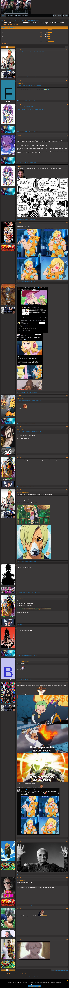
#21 (67, 49)
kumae (8, 305)
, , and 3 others (27, 392)
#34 (67, 628)
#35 (67, 658)
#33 (67, 595)
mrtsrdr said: (20, 138)
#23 (67, 104)
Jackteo (8, 416)
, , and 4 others (26, 838)
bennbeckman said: (21, 880)
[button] (12, 15)
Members (24, 15)
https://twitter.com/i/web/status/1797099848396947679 (31, 109)
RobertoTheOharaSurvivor (6, 24)
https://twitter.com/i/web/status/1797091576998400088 (31, 51)
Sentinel (8, 585)
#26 (67, 222)
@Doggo (26, 106)
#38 (67, 877)
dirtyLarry (8, 898)
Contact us (47, 980)
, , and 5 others (28, 100)
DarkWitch (8, 125)
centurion (8, 70)
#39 (67, 908)
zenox (8, 156)
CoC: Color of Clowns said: (22, 492)
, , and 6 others (27, 561)
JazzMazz (8, 648)
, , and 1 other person (28, 592)
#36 (67, 682)
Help (65, 980)
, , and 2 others (28, 76)
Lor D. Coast (8, 862)
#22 (67, 80)
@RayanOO (30, 106)
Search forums (9, 18)
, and (27, 219)
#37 (67, 841)
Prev (3, 46)
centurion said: (20, 83)
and (25, 679)
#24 (67, 135)
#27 (67, 285)
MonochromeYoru (8, 960)
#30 (67, 457)
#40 (67, 939)
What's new (17, 15)
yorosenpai (8, 703)
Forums (3, 15)
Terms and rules (53, 980)
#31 (67, 489)
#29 (67, 426)
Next (13, 46)
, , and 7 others (28, 131)
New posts (3, 18)
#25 (67, 166)
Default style (4, 980)
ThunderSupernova (8, 243)
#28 (67, 395)
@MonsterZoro (20, 106)
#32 (67, 565)
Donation (9, 15)
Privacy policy (60, 980)
